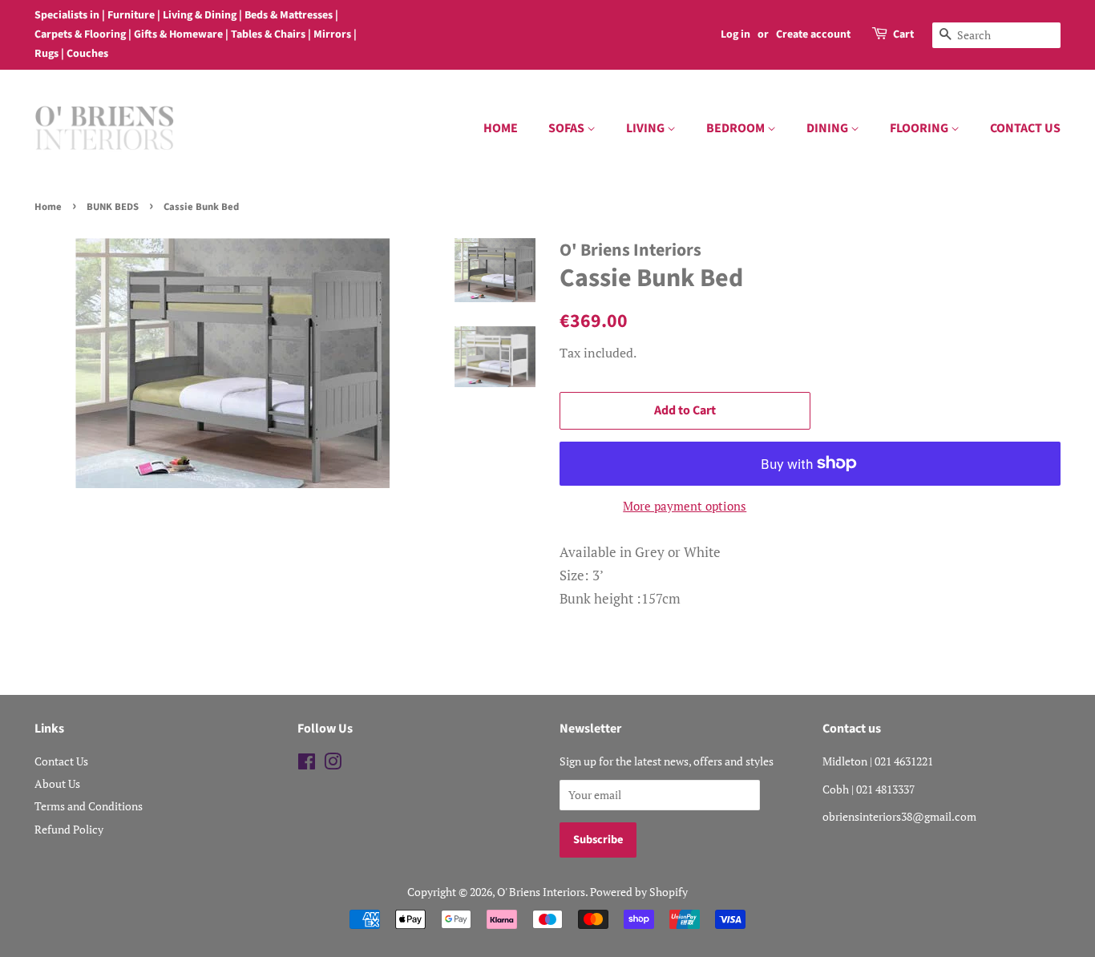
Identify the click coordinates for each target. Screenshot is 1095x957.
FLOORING (920, 128)
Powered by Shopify (639, 891)
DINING (828, 128)
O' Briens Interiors (541, 891)
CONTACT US (1025, 128)
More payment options (684, 506)
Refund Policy (68, 829)
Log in (735, 34)
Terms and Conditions (88, 806)
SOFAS (567, 128)
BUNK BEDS (113, 207)
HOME (500, 128)
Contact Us (61, 761)
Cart (903, 34)
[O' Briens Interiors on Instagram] (332, 764)
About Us (57, 783)
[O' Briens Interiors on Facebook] (306, 764)
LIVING (646, 128)
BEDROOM (736, 128)
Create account (813, 34)
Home (48, 207)
